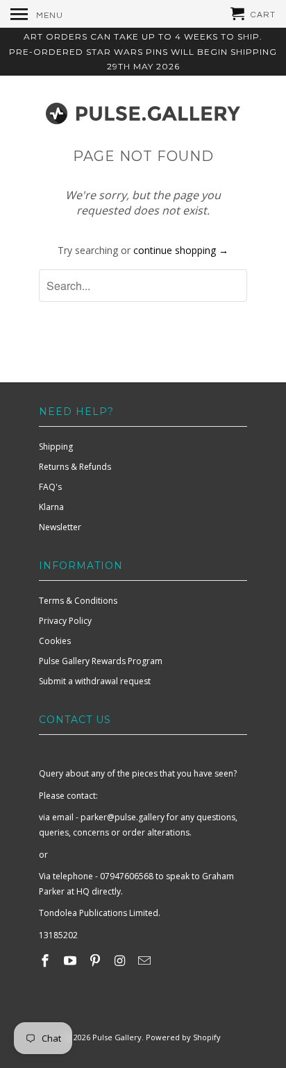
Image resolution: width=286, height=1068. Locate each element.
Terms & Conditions (78, 601)
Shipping (56, 446)
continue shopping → (180, 250)
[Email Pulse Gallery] (145, 960)
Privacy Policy (65, 621)
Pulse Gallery (117, 1037)
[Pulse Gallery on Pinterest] (96, 960)
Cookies (55, 641)
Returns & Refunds (75, 467)
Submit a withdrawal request (95, 681)
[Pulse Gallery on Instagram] (120, 960)
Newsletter (60, 527)
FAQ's (50, 487)
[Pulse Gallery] (143, 110)
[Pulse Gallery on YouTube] (71, 960)
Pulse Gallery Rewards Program (100, 661)
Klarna (51, 507)
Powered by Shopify (183, 1037)
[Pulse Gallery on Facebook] (46, 960)
